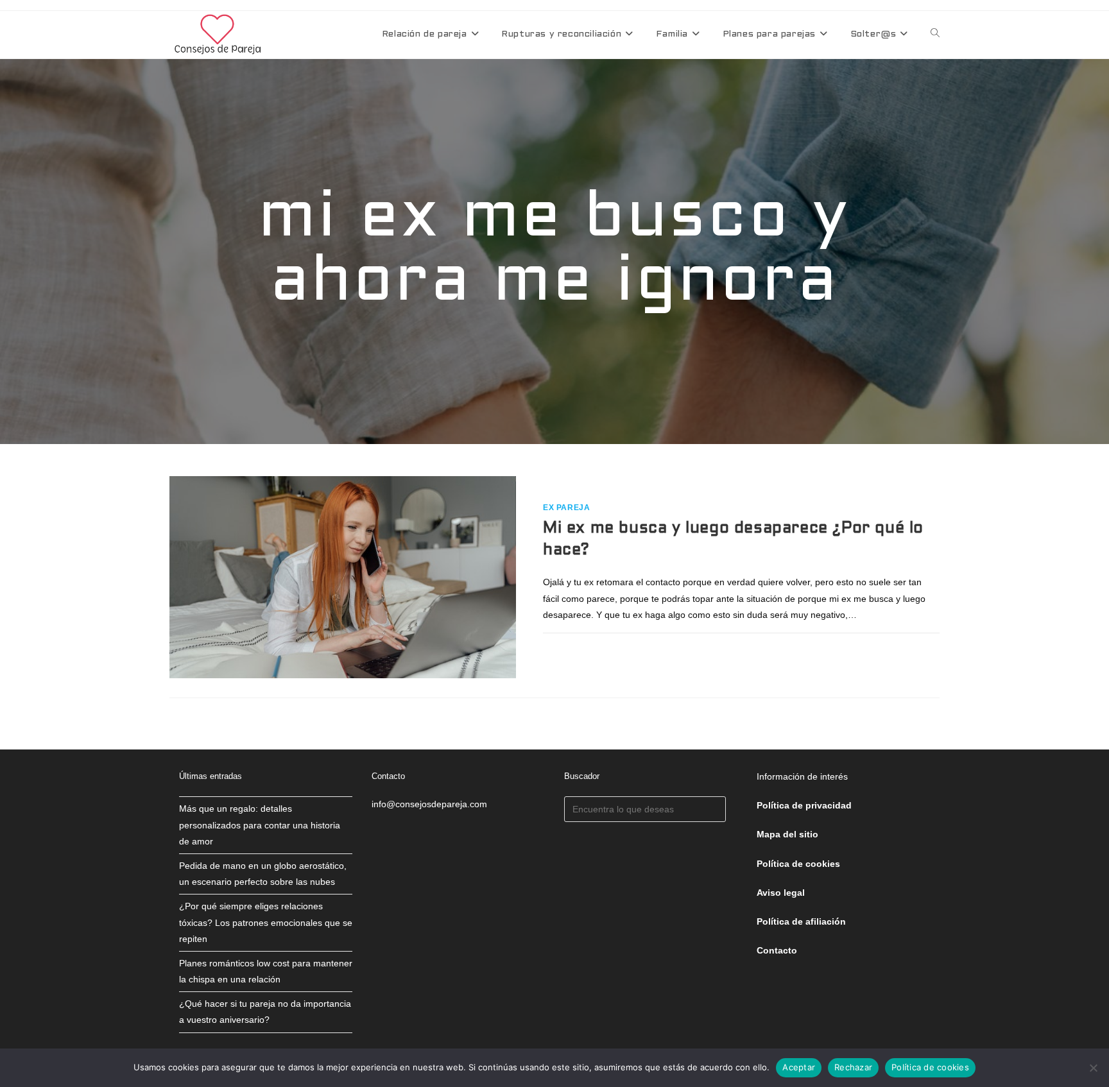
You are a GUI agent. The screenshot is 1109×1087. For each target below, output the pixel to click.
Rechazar (853, 1067)
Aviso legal (781, 892)
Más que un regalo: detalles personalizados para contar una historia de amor (259, 824)
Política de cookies (930, 1067)
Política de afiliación (801, 921)
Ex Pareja (566, 507)
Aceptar (798, 1067)
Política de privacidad (804, 805)
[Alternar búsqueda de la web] (935, 34)
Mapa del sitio (787, 834)
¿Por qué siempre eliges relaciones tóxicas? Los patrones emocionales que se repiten (265, 922)
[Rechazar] (1093, 1067)
